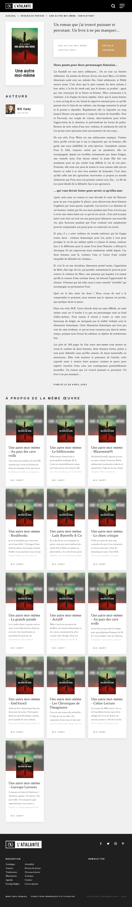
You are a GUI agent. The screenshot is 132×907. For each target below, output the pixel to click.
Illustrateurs (11, 876)
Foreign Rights (12, 883)
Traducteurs (11, 872)
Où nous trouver (32, 872)
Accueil (11, 16)
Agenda (9, 879)
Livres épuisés (31, 883)
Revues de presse (33, 16)
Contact (28, 879)
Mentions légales (16, 896)
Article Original (108, 48)
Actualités (29, 864)
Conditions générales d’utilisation (53, 896)
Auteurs (9, 868)
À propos (29, 876)
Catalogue (10, 864)
